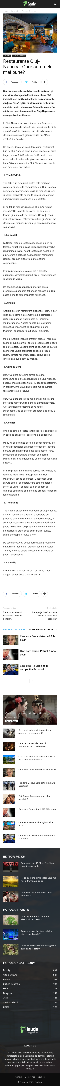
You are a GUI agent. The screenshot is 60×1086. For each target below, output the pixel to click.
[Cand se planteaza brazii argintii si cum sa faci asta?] (10, 949)
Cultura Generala (29, 11)
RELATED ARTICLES (14, 629)
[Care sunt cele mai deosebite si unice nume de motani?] (9, 733)
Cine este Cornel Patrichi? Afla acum (37, 809)
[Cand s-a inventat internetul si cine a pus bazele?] (10, 934)
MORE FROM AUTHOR (41, 629)
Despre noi (30, 1077)
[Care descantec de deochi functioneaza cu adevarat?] (9, 746)
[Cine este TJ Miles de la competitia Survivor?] (10, 669)
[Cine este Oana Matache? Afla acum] (10, 640)
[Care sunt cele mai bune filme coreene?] (30, 710)
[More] (44, 82)
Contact (18, 1077)
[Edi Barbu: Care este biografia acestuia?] (9, 799)
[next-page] (32, 681)
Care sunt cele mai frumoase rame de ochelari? (12, 615)
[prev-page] (27, 681)
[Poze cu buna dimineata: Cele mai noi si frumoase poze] (10, 881)
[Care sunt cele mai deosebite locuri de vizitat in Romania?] (9, 759)
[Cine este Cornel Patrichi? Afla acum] (10, 654)
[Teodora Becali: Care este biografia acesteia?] (9, 785)
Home (5, 11)
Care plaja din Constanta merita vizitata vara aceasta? (44, 615)
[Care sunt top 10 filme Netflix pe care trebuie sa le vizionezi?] (10, 867)
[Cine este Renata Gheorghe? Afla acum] (9, 825)
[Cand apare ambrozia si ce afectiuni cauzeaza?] (10, 920)
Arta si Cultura (11, 721)
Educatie (15, 11)
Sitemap (41, 1077)
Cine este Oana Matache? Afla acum (37, 769)
